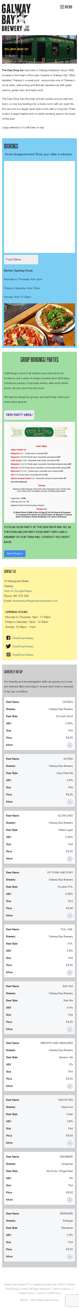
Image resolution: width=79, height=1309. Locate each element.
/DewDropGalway (22, 638)
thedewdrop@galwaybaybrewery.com (35, 600)
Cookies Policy (26, 1293)
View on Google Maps (18, 591)
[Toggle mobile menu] (66, 6)
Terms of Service (62, 1288)
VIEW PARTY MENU (19, 415)
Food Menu (13, 259)
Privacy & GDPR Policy (49, 1293)
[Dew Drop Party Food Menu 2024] (39, 423)
